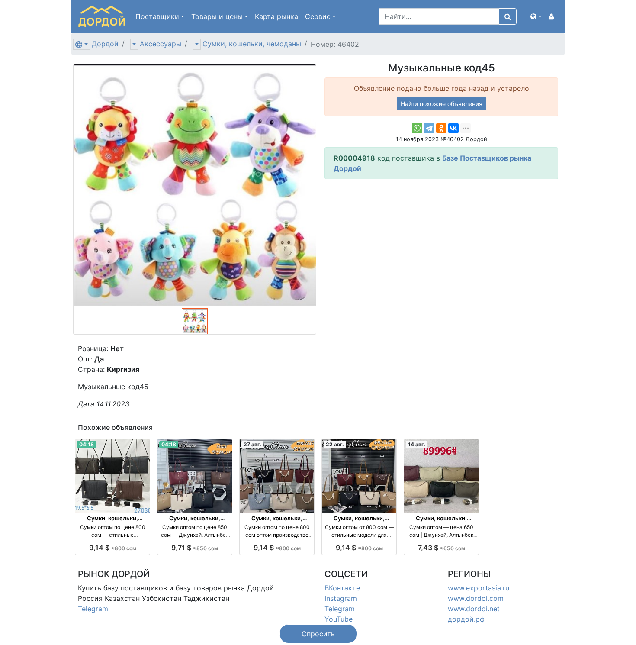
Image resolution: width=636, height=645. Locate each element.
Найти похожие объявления (441, 103)
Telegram (93, 608)
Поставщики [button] (157, 16)
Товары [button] (217, 16)
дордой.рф (466, 619)
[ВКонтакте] (453, 128)
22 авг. (335, 444)
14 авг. (416, 444)
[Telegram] (429, 128)
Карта (276, 16)
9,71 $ (194, 547)
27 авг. (252, 444)
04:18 (86, 444)
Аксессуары (160, 43)
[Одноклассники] (441, 128)
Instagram (340, 598)
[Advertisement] (441, 246)
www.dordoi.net (474, 608)
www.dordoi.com (476, 598)
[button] (536, 16)
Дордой (105, 43)
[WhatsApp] (417, 128)
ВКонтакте (342, 588)
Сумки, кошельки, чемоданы (251, 43)
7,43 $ (441, 547)
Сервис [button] (318, 16)
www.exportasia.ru (478, 588)
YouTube (338, 619)
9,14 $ (112, 547)
